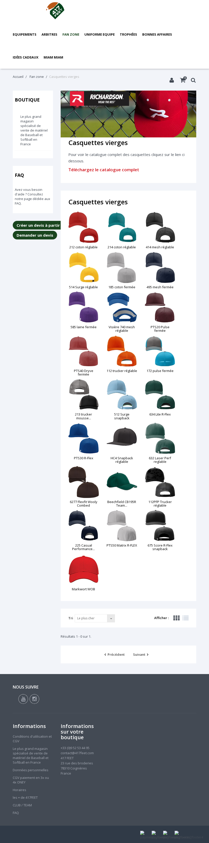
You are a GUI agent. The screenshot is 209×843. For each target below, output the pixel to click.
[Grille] (176, 618)
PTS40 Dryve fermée (83, 372)
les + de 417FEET (25, 797)
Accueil (18, 76)
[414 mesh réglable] (160, 227)
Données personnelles (30, 770)
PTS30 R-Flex (83, 458)
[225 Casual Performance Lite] (83, 525)
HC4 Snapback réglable (122, 460)
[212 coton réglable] (83, 227)
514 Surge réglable (83, 287)
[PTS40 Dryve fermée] (83, 351)
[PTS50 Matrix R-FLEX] (122, 525)
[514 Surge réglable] (83, 267)
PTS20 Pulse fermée (160, 329)
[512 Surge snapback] (122, 394)
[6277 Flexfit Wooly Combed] (83, 482)
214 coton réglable (122, 247)
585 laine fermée (84, 327)
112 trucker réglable (122, 370)
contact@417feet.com (77, 753)
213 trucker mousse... (83, 416)
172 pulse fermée (160, 370)
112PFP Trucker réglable (160, 503)
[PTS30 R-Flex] (83, 438)
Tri (70, 618)
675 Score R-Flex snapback (160, 547)
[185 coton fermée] (122, 267)
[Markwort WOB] (83, 569)
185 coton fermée (121, 287)
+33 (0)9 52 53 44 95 (75, 748)
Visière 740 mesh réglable (122, 329)
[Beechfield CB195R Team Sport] (122, 482)
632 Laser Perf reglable (160, 460)
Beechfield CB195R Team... (121, 503)
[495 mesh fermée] (160, 267)
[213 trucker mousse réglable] (83, 394)
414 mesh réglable (160, 247)
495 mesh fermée (160, 287)
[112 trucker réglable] (122, 351)
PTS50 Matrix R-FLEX (122, 545)
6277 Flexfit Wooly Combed (83, 503)
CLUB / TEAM (22, 805)
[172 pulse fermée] (160, 351)
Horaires (19, 790)
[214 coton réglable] (122, 227)
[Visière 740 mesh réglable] (122, 307)
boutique (27, 100)
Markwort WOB (83, 589)
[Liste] (185, 618)
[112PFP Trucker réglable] (160, 482)
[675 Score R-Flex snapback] (160, 525)
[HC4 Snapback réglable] (122, 438)
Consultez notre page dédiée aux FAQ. (32, 199)
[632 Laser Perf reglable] (160, 438)
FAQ (19, 175)
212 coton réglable (83, 247)
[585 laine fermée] (83, 307)
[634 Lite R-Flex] (160, 394)
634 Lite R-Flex (160, 414)
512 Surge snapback (121, 416)
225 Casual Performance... (83, 547)
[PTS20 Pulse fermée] (160, 307)
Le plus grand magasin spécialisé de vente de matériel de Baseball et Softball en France (34, 130)
